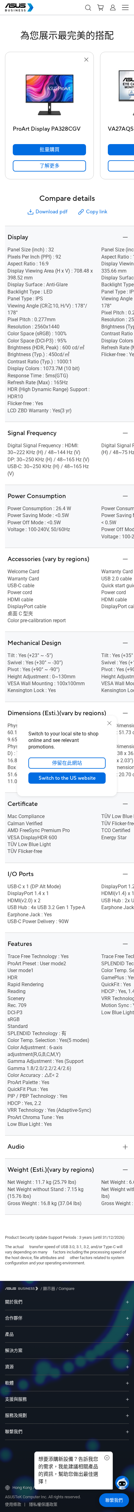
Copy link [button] (96, 212)
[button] (88, 7)
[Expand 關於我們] (127, 1302)
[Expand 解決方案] (127, 1351)
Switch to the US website (67, 778)
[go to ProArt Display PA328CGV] (49, 93)
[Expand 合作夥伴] (127, 1318)
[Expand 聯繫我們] (127, 1432)
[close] (109, 723)
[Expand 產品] (127, 1334)
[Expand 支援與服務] (127, 1399)
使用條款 (13, 1504)
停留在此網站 (67, 763)
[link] (49, 166)
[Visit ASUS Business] (23, 1288)
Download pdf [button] (51, 212)
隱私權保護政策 (43, 1504)
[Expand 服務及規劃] (127, 1415)
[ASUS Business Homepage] (19, 7)
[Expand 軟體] (127, 1383)
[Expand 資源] (127, 1367)
